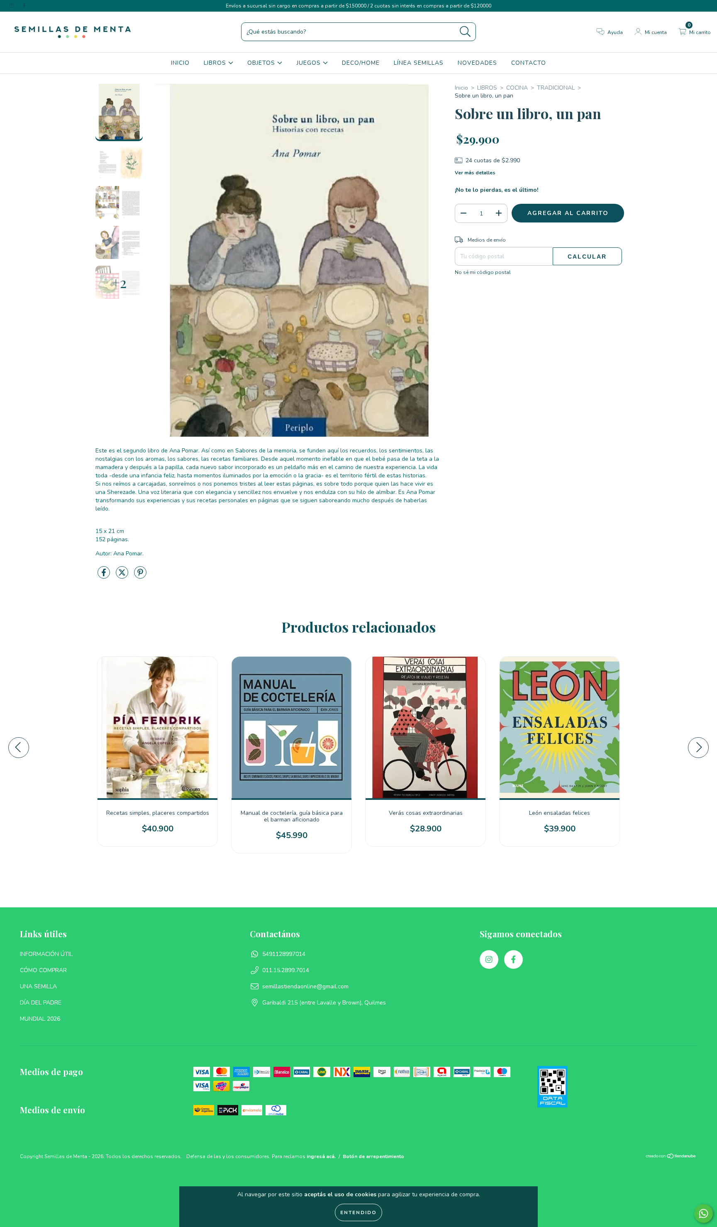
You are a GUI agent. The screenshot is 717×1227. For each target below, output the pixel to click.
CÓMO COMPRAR (43, 970)
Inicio (461, 88)
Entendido (358, 1212)
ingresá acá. (321, 1156)
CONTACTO (528, 63)
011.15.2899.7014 (285, 970)
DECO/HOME (361, 63)
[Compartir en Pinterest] (140, 576)
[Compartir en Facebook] (105, 576)
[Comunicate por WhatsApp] (703, 1213)
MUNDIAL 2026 (40, 1019)
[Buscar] (465, 32)
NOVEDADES (477, 63)
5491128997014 (283, 954)
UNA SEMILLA (38, 986)
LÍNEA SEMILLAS (419, 63)
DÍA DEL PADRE (40, 1003)
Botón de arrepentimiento (373, 1156)
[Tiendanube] (671, 1157)
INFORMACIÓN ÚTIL (46, 954)
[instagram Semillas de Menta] (12, 6)
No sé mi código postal (483, 272)
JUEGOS (310, 63)
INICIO (180, 63)
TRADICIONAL (556, 88)
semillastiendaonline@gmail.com (305, 986)
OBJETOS (262, 63)
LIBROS (216, 63)
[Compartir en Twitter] (123, 576)
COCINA (517, 88)
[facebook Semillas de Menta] (24, 6)
